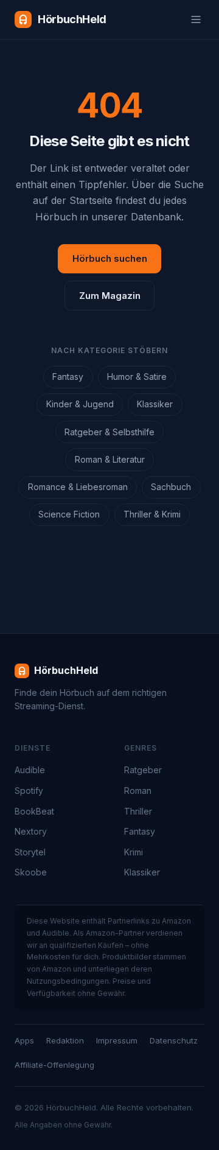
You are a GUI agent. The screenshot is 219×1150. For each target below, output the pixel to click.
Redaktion (65, 1040)
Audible (30, 770)
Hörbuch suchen (109, 258)
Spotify (29, 790)
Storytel (30, 852)
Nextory (31, 831)
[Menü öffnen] (195, 19)
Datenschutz (174, 1040)
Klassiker (155, 404)
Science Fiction (69, 514)
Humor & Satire (137, 376)
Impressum (116, 1040)
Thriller (138, 811)
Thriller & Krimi (152, 514)
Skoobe (31, 872)
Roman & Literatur (110, 459)
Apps (24, 1040)
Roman (137, 790)
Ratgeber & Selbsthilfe (109, 432)
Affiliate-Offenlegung (54, 1065)
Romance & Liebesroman (78, 487)
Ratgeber (143, 770)
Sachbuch (171, 487)
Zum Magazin (110, 295)
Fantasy (67, 376)
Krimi (133, 852)
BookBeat (34, 811)
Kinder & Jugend (80, 404)
